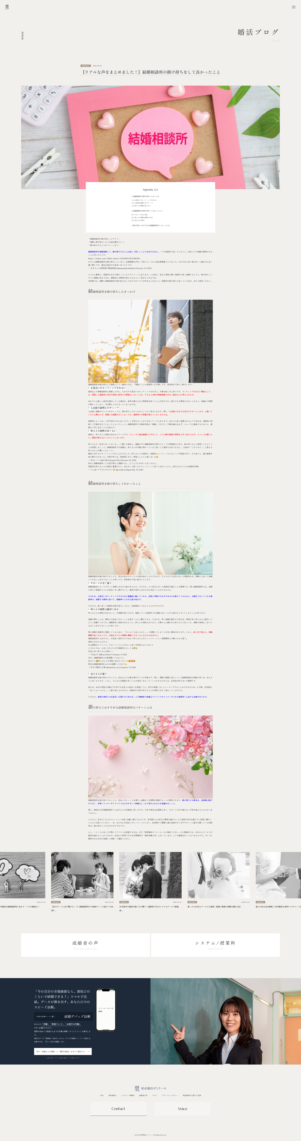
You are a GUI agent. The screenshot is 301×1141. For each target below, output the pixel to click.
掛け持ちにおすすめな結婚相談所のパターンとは (151, 225)
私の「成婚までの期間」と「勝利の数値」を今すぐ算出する (60, 1051)
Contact (118, 1108)
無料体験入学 (150, 835)
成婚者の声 (143, 1095)
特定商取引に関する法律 (192, 1095)
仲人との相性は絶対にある (144, 217)
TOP (102, 1095)
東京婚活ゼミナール (153, 832)
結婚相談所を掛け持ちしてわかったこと (148, 210)
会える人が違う (139, 220)
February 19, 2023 (144, 268)
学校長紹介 (112, 1095)
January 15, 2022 (128, 667)
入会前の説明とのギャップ (143, 203)
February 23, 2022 (128, 460)
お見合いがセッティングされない (145, 200)
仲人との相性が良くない (142, 206)
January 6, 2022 (120, 654)
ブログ (154, 1095)
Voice (182, 1108)
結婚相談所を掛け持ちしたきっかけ (146, 196)
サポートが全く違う (141, 214)
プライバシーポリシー (170, 1095)
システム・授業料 (127, 1095)
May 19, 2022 (137, 469)
